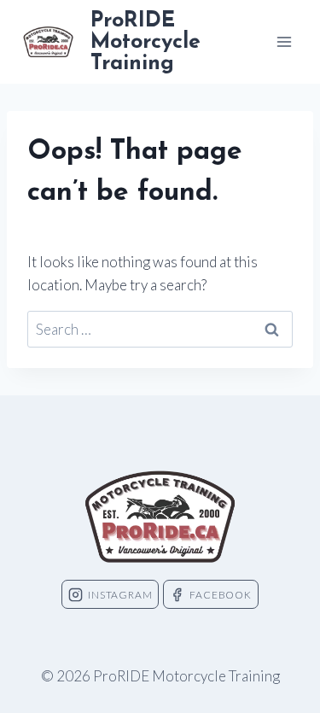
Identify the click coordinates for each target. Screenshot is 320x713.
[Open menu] (284, 41)
